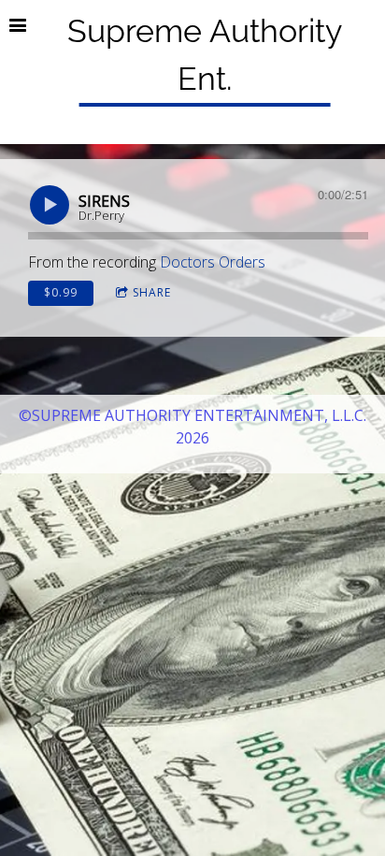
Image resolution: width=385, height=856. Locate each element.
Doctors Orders (212, 262)
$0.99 (61, 292)
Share (152, 292)
